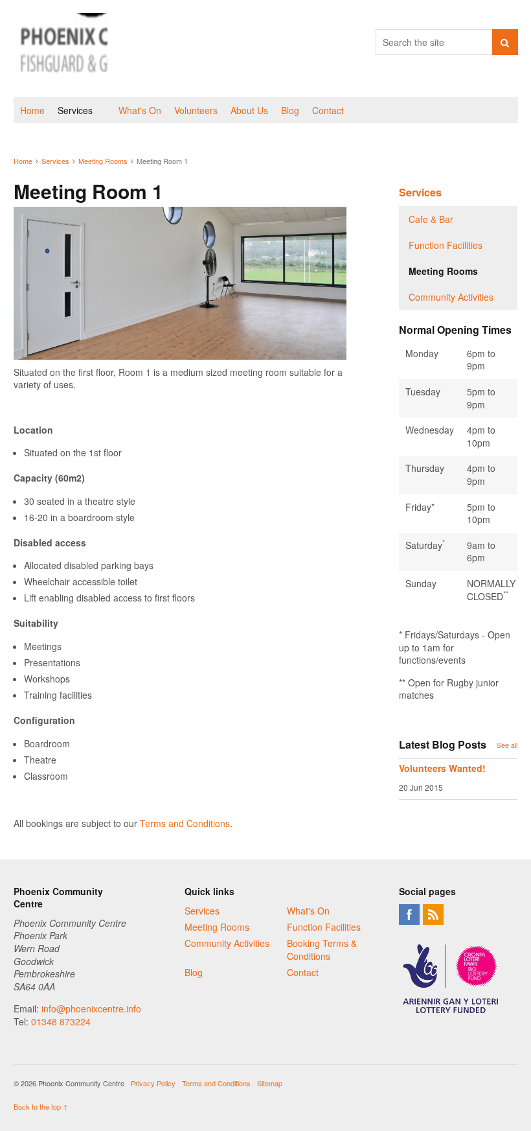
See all (507, 745)
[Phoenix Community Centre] (60, 48)
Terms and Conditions (185, 823)
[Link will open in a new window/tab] (409, 914)
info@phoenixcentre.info (91, 1008)
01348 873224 (61, 1021)
